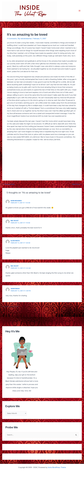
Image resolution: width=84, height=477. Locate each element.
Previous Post (8, 184)
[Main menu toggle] (79, 10)
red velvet (15, 220)
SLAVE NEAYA (15, 240)
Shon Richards (16, 200)
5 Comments (12, 39)
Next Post (77, 184)
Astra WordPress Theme (57, 467)
